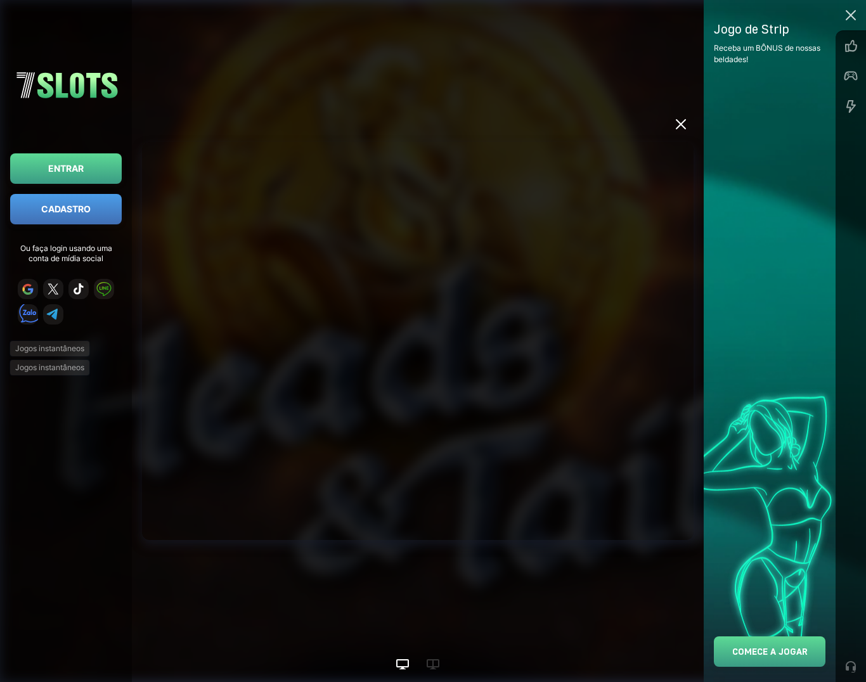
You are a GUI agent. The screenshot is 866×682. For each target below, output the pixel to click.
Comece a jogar (770, 651)
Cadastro (66, 208)
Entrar (66, 168)
